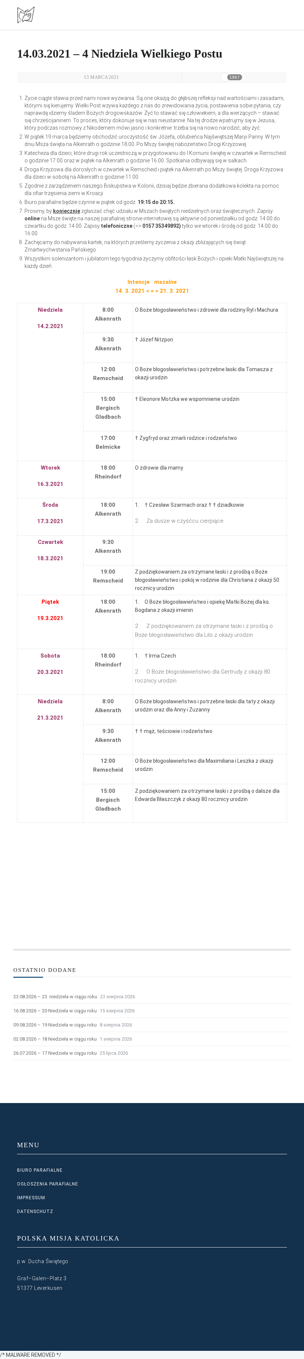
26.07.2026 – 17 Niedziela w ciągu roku (55, 1053)
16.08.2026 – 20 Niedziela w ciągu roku (55, 1010)
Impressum (31, 1197)
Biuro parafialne (40, 1170)
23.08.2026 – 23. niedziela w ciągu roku (55, 996)
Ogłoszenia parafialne (47, 1184)
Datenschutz (35, 1211)
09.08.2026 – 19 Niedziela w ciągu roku (55, 1025)
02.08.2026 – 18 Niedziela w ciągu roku (55, 1039)
